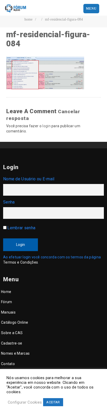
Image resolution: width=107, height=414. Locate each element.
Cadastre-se (11, 343)
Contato (8, 364)
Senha (9, 202)
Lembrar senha (21, 227)
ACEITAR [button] (53, 402)
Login (20, 245)
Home (6, 292)
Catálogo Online (14, 322)
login (46, 126)
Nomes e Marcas (15, 353)
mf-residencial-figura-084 (64, 19)
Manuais (8, 312)
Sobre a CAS (12, 333)
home (28, 19)
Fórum (6, 302)
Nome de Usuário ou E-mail (29, 178)
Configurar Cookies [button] (25, 402)
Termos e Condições (20, 262)
